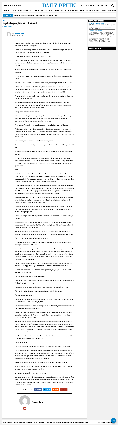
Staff (35, 422)
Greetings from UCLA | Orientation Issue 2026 (28, 15)
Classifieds (103, 10)
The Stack (64, 10)
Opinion (19, 10)
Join (86, 422)
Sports (9, 10)
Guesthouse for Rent (95, 31)
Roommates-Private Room (96, 23)
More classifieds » (110, 45)
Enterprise (75, 10)
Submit (107, 5)
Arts (14, 10)
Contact (9, 422)
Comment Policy (67, 422)
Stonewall (41, 422)
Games (97, 10)
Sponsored (29, 422)
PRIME (70, 10)
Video (35, 10)
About (4, 422)
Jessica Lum (19, 34)
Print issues (112, 10)
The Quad (25, 10)
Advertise (96, 5)
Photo (31, 10)
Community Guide (78, 422)
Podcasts (92, 10)
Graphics (57, 10)
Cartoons (51, 10)
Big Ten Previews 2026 (50, 15)
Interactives (84, 10)
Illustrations (42, 10)
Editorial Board (50, 422)
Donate (102, 5)
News (5, 10)
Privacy (58, 422)
